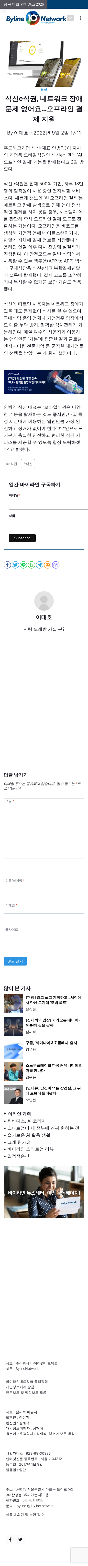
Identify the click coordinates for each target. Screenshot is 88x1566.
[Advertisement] (44, 716)
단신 (44, 89)
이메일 (11, 905)
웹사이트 (11, 929)
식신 (28, 464)
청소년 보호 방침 (62, 1433)
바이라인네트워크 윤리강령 (27, 1381)
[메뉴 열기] (80, 18)
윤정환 (31, 1009)
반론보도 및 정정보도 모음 (26, 1392)
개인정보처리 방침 (20, 1387)
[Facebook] (10, 1539)
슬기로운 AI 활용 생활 (28, 1135)
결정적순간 (18, 1156)
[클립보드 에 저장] (56, 565)
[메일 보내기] (48, 565)
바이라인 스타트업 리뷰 (30, 1148)
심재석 (31, 1032)
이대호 (21, 133)
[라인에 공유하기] (24, 565)
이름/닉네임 (14, 880)
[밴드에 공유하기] (32, 565)
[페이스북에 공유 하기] (8, 565)
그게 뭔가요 (19, 1142)
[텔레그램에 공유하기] (40, 565)
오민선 (31, 1100)
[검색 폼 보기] (70, 18)
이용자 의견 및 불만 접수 (25, 1514)
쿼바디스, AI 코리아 (26, 1120)
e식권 (11, 464)
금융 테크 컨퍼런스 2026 (24, 4)
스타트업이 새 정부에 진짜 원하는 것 (43, 1128)
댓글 (9, 800)
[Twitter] (20, 1539)
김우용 (31, 1049)
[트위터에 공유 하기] (16, 565)
